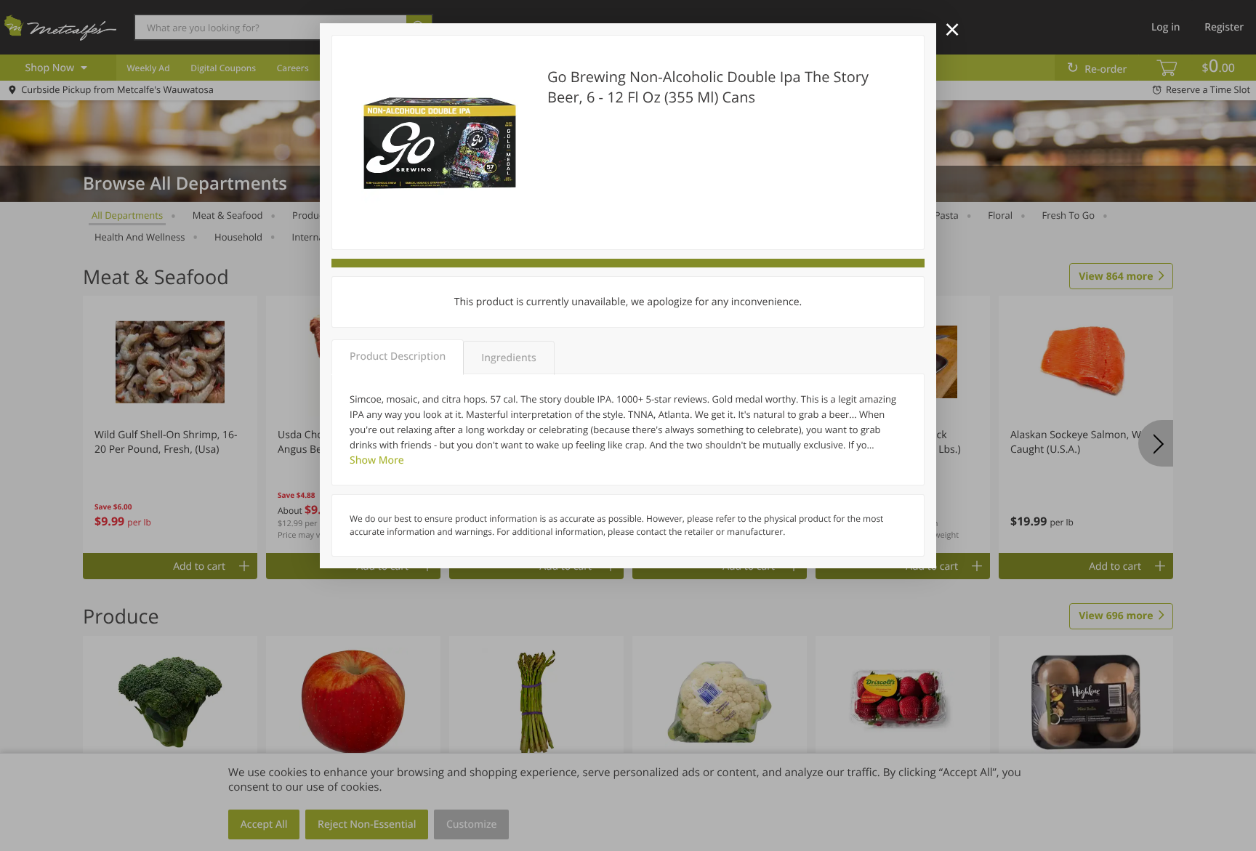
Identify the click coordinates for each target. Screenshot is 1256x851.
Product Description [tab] (398, 356)
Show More (377, 460)
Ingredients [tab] (508, 358)
